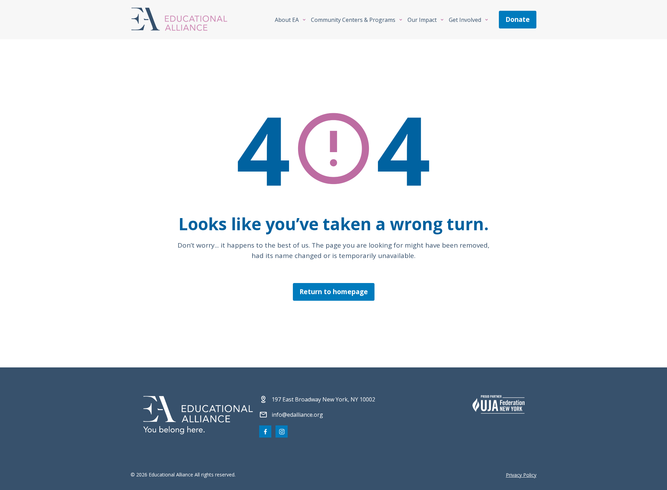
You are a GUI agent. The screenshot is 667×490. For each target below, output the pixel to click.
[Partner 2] (498, 404)
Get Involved (465, 20)
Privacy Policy (521, 475)
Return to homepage (333, 291)
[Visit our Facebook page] (265, 431)
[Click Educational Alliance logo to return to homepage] (179, 19)
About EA (287, 20)
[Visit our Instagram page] (281, 431)
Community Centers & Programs (353, 20)
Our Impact (422, 20)
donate (517, 19)
